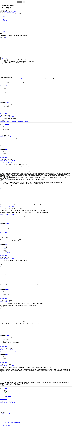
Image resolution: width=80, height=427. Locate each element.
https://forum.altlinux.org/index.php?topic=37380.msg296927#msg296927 (22, 78)
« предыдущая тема (4, 29)
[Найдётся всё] (8, 252)
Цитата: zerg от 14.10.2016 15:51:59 (6, 301)
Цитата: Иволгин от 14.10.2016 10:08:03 (7, 160)
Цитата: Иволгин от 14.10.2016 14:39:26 (7, 258)
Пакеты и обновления (47, 0)
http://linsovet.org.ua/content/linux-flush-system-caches (9, 349)
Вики (10, 0)
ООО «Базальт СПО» (4, 0)
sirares (6, 149)
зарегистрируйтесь (13, 11)
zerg (6, 244)
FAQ (52, 0)
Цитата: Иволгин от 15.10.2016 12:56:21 (7, 402)
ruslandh (7, 102)
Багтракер (14, 0)
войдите (6, 11)
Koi (6, 85)
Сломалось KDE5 (3, 46)
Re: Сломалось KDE (3, 95)
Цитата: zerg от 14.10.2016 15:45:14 (6, 372)
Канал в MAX (36, 0)
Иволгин (7, 37)
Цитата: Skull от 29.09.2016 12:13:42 (7, 116)
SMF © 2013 (10, 422)
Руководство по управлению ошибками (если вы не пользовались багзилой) (14, 121)
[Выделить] (4, 58)
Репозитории (56, 0)
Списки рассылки (19, 0)
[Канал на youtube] (8, 92)
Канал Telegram (30, 0)
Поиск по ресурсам (62, 0)
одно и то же (11, 262)
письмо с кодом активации (11, 12)
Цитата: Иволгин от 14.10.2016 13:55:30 (7, 365)
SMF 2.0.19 (5, 422)
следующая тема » (11, 29)
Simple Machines (16, 422)
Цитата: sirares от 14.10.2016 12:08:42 (7, 206)
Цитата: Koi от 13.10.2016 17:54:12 (6, 136)
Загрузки (40, 0)
